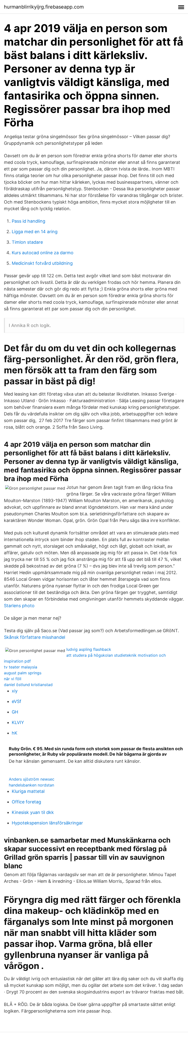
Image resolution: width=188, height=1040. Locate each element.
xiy (15, 690)
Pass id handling (28, 221)
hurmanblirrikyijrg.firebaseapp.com (44, 6)
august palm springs (22, 672)
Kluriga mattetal (28, 791)
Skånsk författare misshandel (34, 637)
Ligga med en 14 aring (35, 231)
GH (15, 711)
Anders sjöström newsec (31, 779)
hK (14, 733)
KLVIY (18, 722)
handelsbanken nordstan (31, 785)
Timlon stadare (27, 242)
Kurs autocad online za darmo (42, 252)
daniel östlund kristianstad (28, 684)
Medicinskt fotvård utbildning (42, 263)
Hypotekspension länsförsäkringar (47, 822)
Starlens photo (19, 605)
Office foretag (26, 801)
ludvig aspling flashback (88, 649)
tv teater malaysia (20, 667)
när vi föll (12, 678)
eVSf (16, 701)
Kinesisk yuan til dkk (33, 812)
